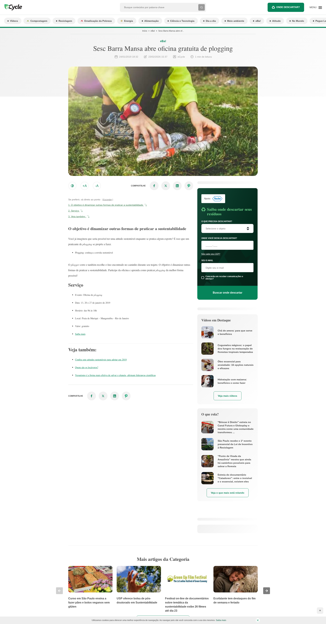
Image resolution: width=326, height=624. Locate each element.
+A (85, 186)
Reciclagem (65, 21)
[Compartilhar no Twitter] (165, 185)
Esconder (107, 199)
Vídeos (14, 21)
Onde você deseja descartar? (219, 238)
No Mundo (298, 21)
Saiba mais (80, 334)
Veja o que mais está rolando (227, 492)
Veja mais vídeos (227, 395)
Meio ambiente (235, 21)
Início (144, 31)
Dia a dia (211, 21)
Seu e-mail (207, 260)
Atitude (276, 21)
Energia (128, 21)
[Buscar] (201, 7)
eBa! (258, 21)
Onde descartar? (288, 7)
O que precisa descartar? (216, 221)
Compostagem (38, 21)
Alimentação (151, 21)
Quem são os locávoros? (86, 367)
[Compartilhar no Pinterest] (188, 185)
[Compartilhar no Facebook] (154, 185)
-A (96, 186)
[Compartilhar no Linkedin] (177, 185)
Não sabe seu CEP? (210, 254)
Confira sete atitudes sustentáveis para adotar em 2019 (101, 359)
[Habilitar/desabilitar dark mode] (72, 186)
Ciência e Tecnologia (182, 21)
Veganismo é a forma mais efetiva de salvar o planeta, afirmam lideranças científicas (115, 375)
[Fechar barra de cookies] (258, 620)
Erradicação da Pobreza (98, 21)
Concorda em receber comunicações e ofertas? (224, 277)
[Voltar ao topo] (320, 610)
